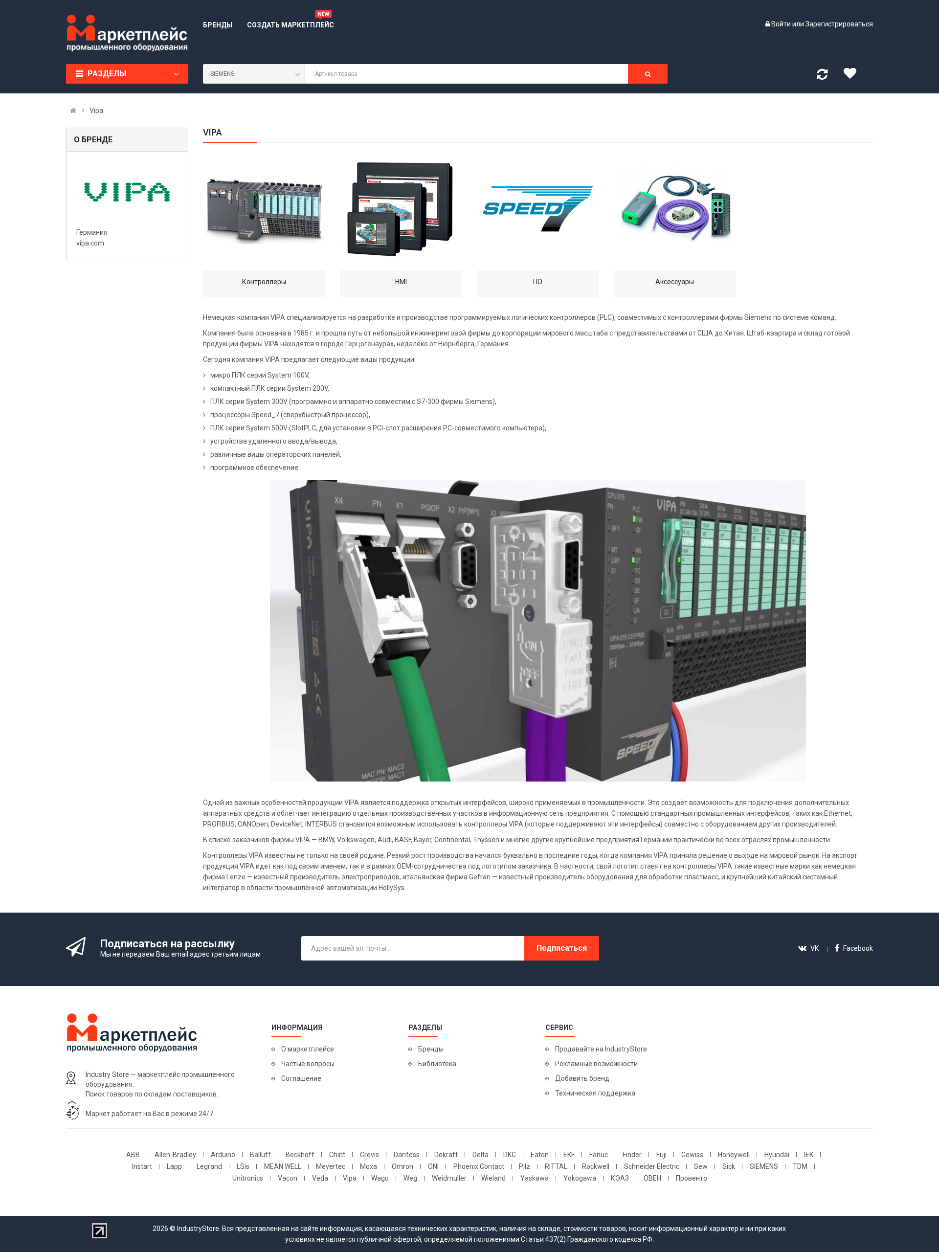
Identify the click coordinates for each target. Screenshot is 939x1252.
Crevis (369, 1155)
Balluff (260, 1155)
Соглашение (301, 1078)
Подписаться (562, 948)
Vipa (350, 1178)
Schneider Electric (651, 1166)
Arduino (223, 1155)
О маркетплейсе (307, 1049)
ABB (133, 1155)
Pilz (524, 1166)
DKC (509, 1155)
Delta (480, 1155)
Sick (728, 1166)
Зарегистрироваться (839, 24)
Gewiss (692, 1155)
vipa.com (90, 243)
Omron (402, 1166)
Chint (337, 1155)
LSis (243, 1166)
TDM (800, 1166)
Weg (410, 1178)
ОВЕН (652, 1178)
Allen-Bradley (175, 1155)
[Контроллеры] (264, 209)
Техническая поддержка (595, 1093)
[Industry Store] (127, 33)
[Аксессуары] (675, 209)
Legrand (209, 1166)
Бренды (431, 1049)
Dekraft (446, 1155)
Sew (701, 1166)
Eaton (540, 1155)
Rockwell (595, 1166)
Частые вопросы (308, 1064)
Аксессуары (674, 282)
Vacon (287, 1178)
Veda (320, 1178)
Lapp (174, 1166)
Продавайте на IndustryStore (601, 1049)
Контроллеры (264, 282)
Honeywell (734, 1155)
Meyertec (330, 1166)
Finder (632, 1155)
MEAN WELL (282, 1166)
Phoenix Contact (478, 1166)
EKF (569, 1155)
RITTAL (556, 1166)
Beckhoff (300, 1155)
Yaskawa (534, 1178)
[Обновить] (822, 76)
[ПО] (538, 209)
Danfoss (407, 1155)
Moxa (368, 1166)
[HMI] (401, 209)
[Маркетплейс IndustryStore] (73, 110)
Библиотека (437, 1064)
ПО (537, 282)
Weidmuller (449, 1178)
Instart (142, 1166)
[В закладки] (853, 76)
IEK (808, 1155)
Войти (781, 24)
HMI (401, 282)
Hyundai (776, 1155)
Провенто (691, 1178)
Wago (380, 1178)
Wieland (493, 1178)
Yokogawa (579, 1178)
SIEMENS (764, 1166)
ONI (433, 1166)
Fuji (661, 1155)
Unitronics (247, 1178)
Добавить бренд (582, 1078)
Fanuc (598, 1155)
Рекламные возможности (596, 1064)
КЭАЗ (620, 1178)
